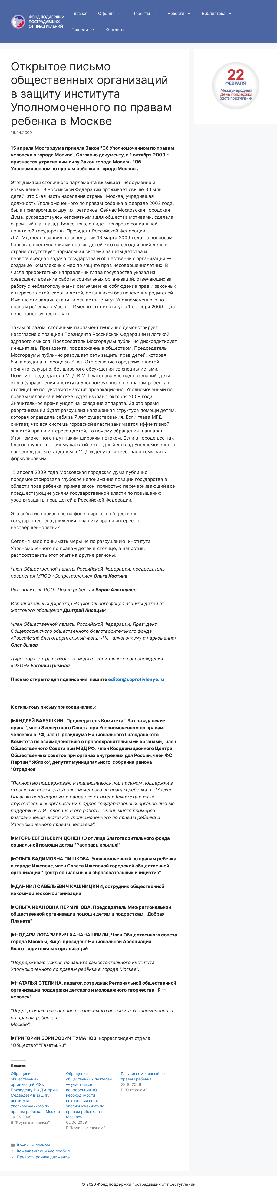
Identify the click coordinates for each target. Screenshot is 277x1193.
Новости (175, 13)
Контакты (114, 29)
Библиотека (213, 13)
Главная (79, 13)
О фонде (106, 13)
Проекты (141, 13)
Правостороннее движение (43, 1157)
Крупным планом (33, 1145)
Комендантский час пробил (43, 1151)
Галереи (79, 29)
